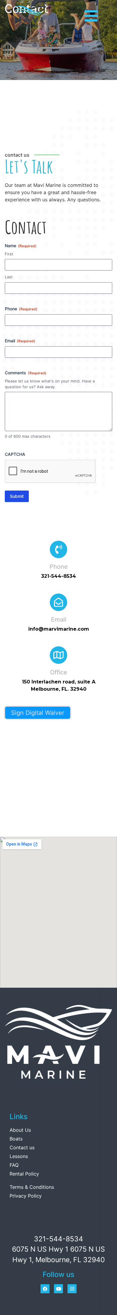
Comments (25, 372)
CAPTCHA (15, 454)
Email (20, 340)
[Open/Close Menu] (91, 15)
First (9, 253)
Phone (21, 308)
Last (9, 276)
